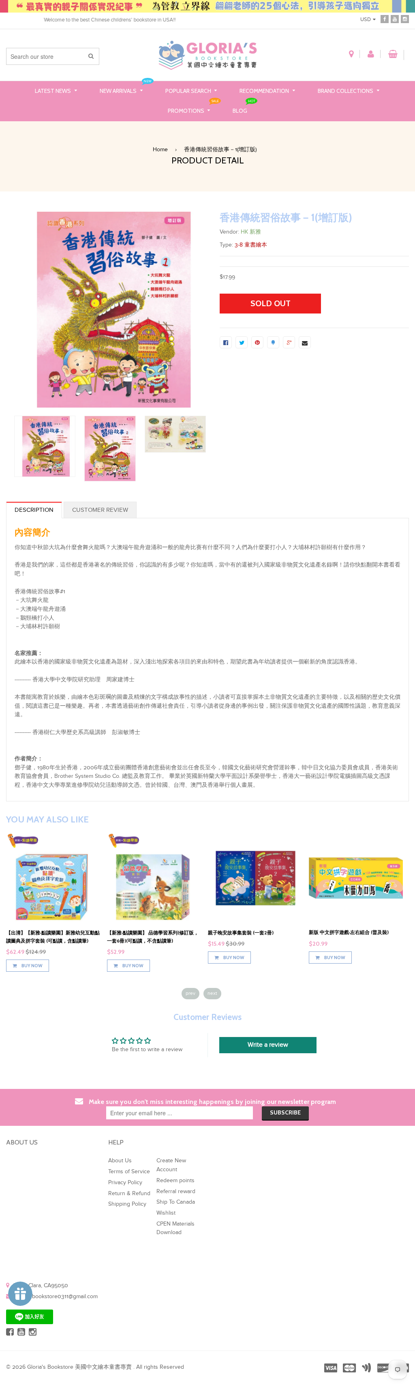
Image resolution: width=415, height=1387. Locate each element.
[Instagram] (405, 18)
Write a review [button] (268, 1045)
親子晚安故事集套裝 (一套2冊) (241, 933)
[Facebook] (385, 18)
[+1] (289, 342)
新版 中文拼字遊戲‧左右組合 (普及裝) (349, 932)
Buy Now (32, 965)
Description (34, 510)
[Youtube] (395, 18)
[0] (226, 342)
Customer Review (100, 510)
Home (160, 149)
